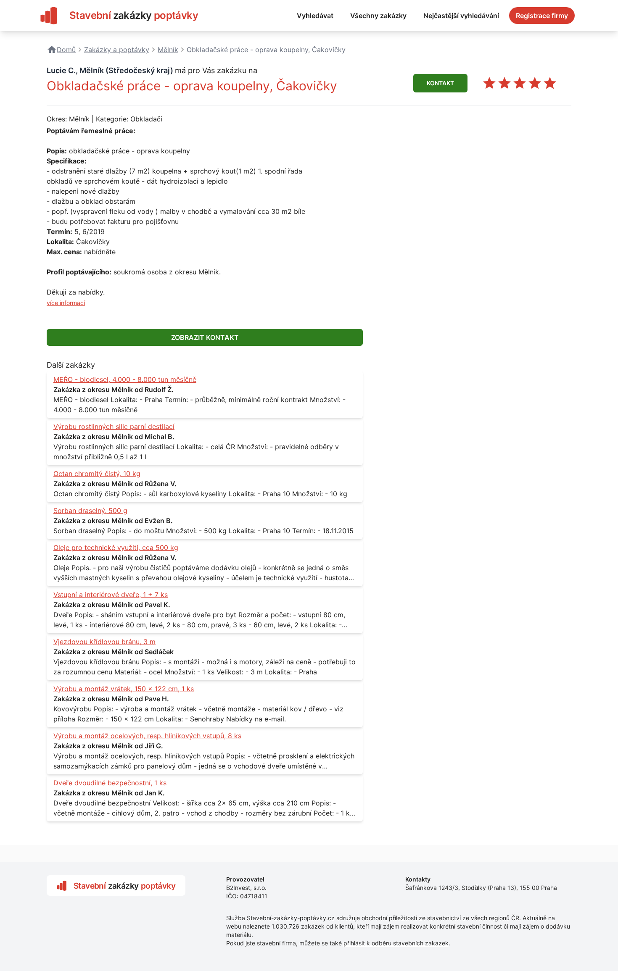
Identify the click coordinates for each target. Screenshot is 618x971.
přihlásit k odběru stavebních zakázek (396, 943)
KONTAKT (440, 83)
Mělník (79, 119)
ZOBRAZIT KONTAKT (205, 337)
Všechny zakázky (378, 15)
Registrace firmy (542, 15)
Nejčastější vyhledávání (461, 15)
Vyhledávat (315, 15)
